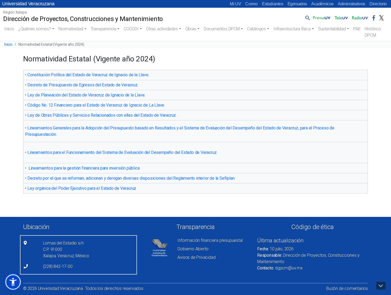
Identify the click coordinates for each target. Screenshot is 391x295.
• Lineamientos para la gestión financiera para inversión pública (82, 168)
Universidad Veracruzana (28, 3)
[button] (306, 17)
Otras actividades (162, 28)
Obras (190, 28)
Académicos (322, 4)
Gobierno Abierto (193, 248)
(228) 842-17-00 (58, 266)
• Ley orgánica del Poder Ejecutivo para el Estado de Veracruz (80, 188)
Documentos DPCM (222, 28)
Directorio (378, 4)
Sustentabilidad (332, 28)
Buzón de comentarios (347, 288)
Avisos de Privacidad (196, 257)
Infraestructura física (292, 28)
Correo (251, 4)
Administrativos (351, 4)
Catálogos (256, 28)
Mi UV (235, 4)
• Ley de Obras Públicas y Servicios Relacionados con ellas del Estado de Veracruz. (101, 115)
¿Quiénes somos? (34, 28)
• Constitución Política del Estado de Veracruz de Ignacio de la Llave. (87, 74)
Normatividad (71, 28)
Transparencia (103, 28)
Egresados (297, 4)
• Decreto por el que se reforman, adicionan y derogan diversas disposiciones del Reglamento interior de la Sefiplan (129, 178)
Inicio (9, 28)
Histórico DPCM (373, 32)
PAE (356, 28)
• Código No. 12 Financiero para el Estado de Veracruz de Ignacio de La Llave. (95, 105)
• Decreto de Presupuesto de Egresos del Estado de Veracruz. (82, 84)
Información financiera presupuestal (210, 240)
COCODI (131, 28)
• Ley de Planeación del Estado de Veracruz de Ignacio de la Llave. (85, 95)
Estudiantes (272, 4)
